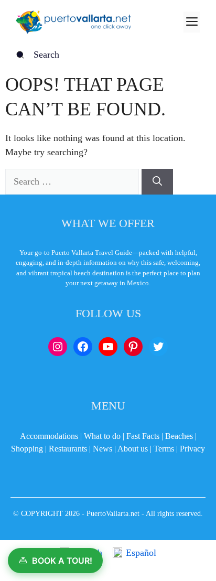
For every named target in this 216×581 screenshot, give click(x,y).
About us (132, 448)
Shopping (27, 448)
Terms (164, 448)
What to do (102, 436)
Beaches (179, 436)
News (102, 448)
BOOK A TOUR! (62, 560)
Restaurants (68, 448)
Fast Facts (142, 436)
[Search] (157, 182)
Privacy (192, 448)
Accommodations (49, 436)
